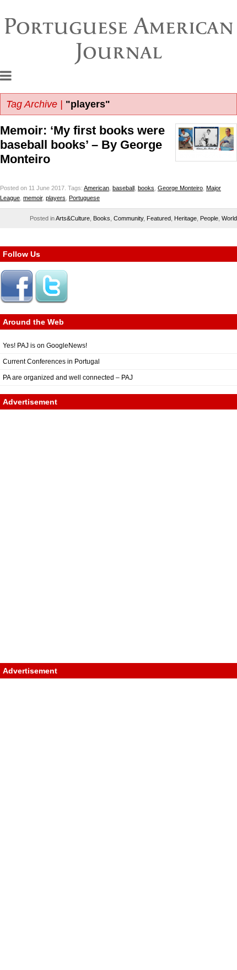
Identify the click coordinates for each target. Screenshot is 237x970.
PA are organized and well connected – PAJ (68, 377)
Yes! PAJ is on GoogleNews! (45, 345)
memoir (32, 198)
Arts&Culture (73, 218)
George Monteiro (180, 188)
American (96, 188)
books (146, 188)
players (56, 198)
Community (128, 218)
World (229, 218)
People (209, 218)
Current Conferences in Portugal (51, 361)
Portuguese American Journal (119, 38)
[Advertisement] (118, 536)
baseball (123, 188)
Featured (159, 218)
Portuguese (84, 198)
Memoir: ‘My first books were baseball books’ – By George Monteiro (82, 144)
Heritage (185, 218)
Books (101, 218)
